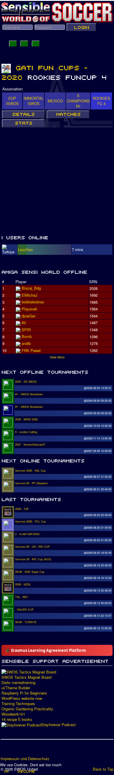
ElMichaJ (29, 295)
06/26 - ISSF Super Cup (29, 572)
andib (26, 343)
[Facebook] (5, 749)
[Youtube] (27, 749)
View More (57, 357)
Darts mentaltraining (18, 682)
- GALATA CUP (24, 609)
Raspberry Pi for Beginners (24, 693)
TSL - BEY (21, 597)
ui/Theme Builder (15, 687)
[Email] (38, 749)
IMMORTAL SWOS (34, 100)
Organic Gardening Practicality (27, 709)
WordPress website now (21, 698)
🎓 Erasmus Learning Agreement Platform (46, 650)
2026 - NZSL (23, 584)
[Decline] (26, 771)
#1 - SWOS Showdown (29, 394)
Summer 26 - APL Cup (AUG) (33, 559)
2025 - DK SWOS (26, 382)
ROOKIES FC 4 (101, 100)
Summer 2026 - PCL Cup (30, 521)
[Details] (23, 114)
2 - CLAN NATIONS (27, 534)
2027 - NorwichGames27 (30, 444)
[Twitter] (16, 749)
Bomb (27, 336)
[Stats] (23, 123)
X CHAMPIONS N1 (78, 101)
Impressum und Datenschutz (25, 758)
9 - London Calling (26, 432)
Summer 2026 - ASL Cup (30, 470)
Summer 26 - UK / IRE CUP (32, 547)
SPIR (26, 329)
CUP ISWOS (12, 100)
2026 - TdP (22, 509)
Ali (24, 322)
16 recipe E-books (16, 719)
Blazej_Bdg (31, 288)
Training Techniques (18, 703)
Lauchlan (25, 249)
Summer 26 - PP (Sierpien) (31, 483)
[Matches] (68, 114)
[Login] (81, 27)
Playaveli (29, 309)
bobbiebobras (33, 302)
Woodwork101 (13, 714)
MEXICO (55, 101)
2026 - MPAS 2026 (26, 419)
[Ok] (6, 771)
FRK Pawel (31, 350)
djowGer (28, 316)
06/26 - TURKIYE (26, 622)
